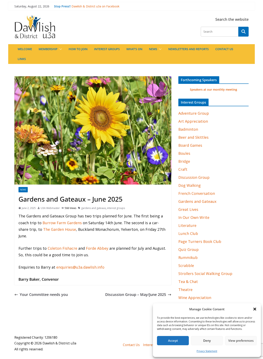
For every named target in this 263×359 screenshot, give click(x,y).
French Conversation (196, 193)
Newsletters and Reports (188, 49)
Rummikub (188, 257)
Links (22, 59)
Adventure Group (193, 113)
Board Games (190, 145)
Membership (48, 49)
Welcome (25, 49)
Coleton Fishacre (62, 248)
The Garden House (59, 229)
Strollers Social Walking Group (205, 273)
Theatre (185, 289)
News (153, 49)
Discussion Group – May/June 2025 (135, 294)
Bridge (184, 161)
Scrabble (186, 265)
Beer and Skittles (193, 137)
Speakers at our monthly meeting (213, 89)
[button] (255, 309)
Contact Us (224, 49)
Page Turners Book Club (199, 241)
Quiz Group (188, 249)
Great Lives (188, 209)
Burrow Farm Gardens (62, 222)
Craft (182, 169)
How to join (78, 49)
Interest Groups (107, 49)
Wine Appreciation (194, 297)
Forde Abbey (97, 248)
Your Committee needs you (44, 294)
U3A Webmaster (50, 208)
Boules (184, 153)
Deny (207, 340)
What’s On (134, 49)
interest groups (116, 208)
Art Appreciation (193, 121)
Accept (173, 340)
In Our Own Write (193, 217)
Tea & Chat (188, 281)
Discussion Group (194, 177)
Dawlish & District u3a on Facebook (95, 6)
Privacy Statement (207, 351)
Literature (187, 225)
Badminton (188, 129)
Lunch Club (188, 233)
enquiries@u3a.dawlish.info (80, 267)
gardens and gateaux (93, 208)
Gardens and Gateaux (197, 201)
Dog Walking (189, 185)
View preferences (241, 340)
